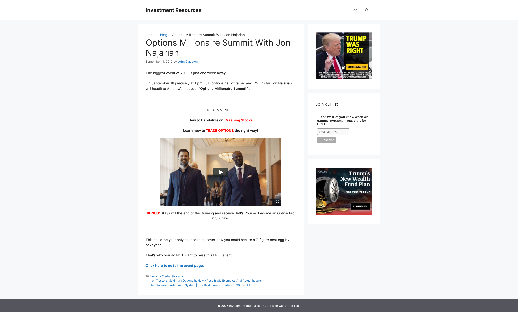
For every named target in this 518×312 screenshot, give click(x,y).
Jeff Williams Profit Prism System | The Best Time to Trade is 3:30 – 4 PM (200, 285)
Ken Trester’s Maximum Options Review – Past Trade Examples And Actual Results (206, 280)
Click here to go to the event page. (175, 266)
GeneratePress (289, 306)
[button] (366, 10)
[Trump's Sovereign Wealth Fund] (344, 213)
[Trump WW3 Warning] (344, 78)
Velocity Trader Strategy (166, 276)
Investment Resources (174, 10)
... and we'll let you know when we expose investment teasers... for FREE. (342, 120)
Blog (354, 10)
